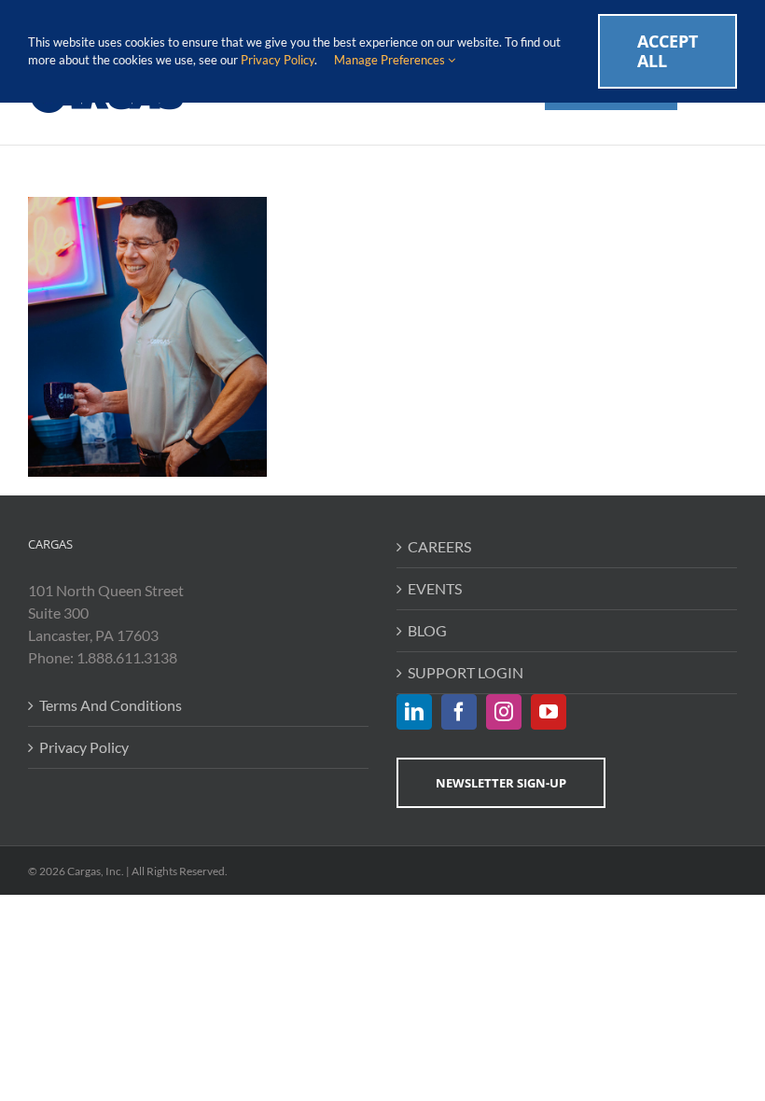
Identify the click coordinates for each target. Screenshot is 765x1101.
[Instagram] (504, 712)
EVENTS (435, 588)
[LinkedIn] (414, 712)
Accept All (667, 51)
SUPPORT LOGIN (465, 672)
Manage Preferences (391, 59)
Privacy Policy (84, 747)
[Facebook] (459, 712)
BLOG (427, 630)
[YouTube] (548, 712)
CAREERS (439, 546)
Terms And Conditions (110, 705)
